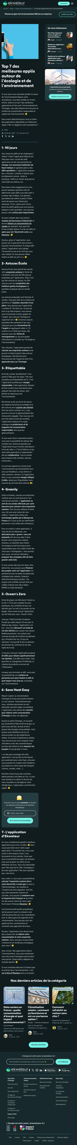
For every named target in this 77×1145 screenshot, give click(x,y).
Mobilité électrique (46, 1078)
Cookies (31, 1137)
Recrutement (27, 1140)
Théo (6, 130)
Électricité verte (13, 1084)
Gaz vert (10, 1088)
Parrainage (11, 1117)
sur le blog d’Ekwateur (11, 973)
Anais (10, 1035)
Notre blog (59, 1078)
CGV (24, 1137)
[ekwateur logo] (14, 4)
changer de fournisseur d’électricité (17, 221)
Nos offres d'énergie (11, 1079)
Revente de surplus (30, 1095)
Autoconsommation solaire (30, 1079)
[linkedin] (41, 1070)
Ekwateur (6, 235)
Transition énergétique (59, 1087)
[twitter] (33, 1070)
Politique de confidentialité (45, 1137)
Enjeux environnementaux (23, 8)
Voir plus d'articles (38, 1045)
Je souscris (64, 3)
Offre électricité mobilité (45, 1087)
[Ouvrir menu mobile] (72, 3)
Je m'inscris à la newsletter (20, 820)
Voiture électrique (61, 1100)
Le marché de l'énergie (60, 1092)
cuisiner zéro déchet (24, 408)
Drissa (59, 1027)
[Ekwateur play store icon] (64, 1070)
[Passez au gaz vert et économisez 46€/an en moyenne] (38, 14)
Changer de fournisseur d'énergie (14, 1096)
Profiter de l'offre (67, 14)
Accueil (5, 8)
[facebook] (29, 1070)
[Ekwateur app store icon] (50, 1070)
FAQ (10, 1137)
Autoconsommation (62, 1097)
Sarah (52, 40)
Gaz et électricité (13, 1091)
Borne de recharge (45, 1082)
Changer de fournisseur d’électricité (11, 1103)
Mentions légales (62, 1137)
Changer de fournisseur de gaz (13, 1109)
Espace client (12, 1114)
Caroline (53, 51)
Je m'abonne (63, 1062)
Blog (11, 8)
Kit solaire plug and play (30, 1091)
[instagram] (37, 1070)
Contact (17, 1137)
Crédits (36, 1140)
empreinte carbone (14, 272)
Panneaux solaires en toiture (30, 1085)
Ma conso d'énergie (62, 1082)
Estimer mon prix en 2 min (60, 96)
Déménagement (61, 1104)
